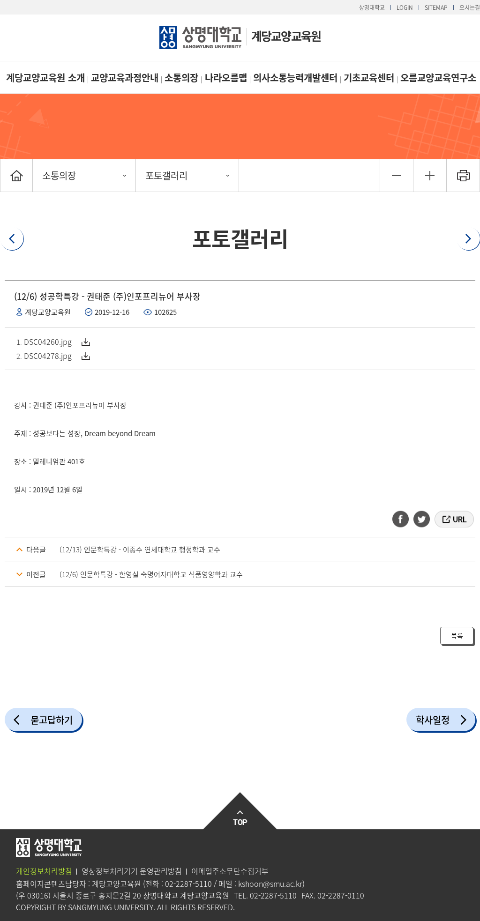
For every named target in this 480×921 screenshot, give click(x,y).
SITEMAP (436, 7)
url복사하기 (453, 519)
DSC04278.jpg (48, 355)
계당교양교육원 (286, 36)
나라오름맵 (226, 77)
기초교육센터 (369, 77)
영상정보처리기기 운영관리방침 (132, 870)
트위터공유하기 (422, 519)
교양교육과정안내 (124, 77)
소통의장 (181, 77)
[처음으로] (16, 175)
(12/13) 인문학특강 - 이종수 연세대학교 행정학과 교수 (140, 549)
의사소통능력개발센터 (295, 77)
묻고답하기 (51, 720)
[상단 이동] (240, 811)
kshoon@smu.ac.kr (270, 883)
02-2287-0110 (340, 895)
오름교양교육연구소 (438, 77)
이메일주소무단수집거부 (230, 870)
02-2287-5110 (188, 883)
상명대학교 (372, 7)
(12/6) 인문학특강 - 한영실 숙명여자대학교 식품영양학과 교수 (151, 574)
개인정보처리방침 (44, 870)
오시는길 (469, 7)
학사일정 (433, 720)
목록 (457, 635)
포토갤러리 (166, 175)
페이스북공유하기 (403, 519)
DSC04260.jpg (48, 341)
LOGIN (405, 7)
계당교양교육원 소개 (45, 77)
